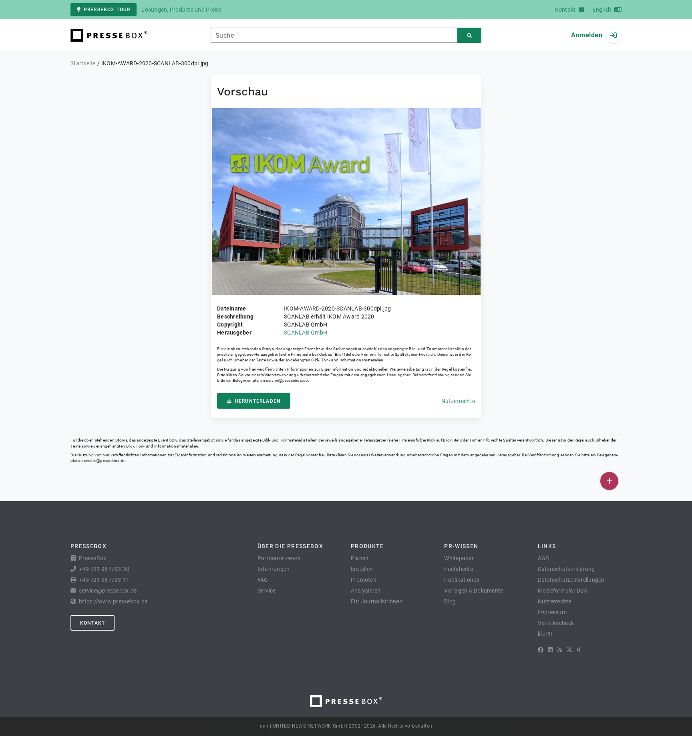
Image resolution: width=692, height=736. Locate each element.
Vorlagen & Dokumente (473, 590)
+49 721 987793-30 (104, 569)
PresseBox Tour (107, 9)
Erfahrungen (273, 569)
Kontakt (92, 623)
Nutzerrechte (458, 401)
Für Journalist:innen (376, 601)
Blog (450, 601)
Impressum (552, 612)
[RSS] (559, 650)
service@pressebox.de (287, 380)
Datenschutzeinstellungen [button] (571, 580)
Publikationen (461, 580)
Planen (360, 558)
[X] (569, 650)
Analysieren (366, 590)
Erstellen (362, 569)
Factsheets (458, 569)
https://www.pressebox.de (113, 601)
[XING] (579, 650)
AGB (543, 558)
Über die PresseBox (290, 546)
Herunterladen (258, 401)
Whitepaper (459, 558)
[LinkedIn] (550, 650)
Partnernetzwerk (279, 558)
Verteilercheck (556, 623)
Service (266, 590)
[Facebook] (540, 650)
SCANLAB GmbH (305, 332)
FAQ (262, 580)
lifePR (545, 634)
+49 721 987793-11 (104, 580)
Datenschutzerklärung (566, 569)
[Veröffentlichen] (609, 481)
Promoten (363, 580)
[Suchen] (469, 35)
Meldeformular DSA (562, 590)
